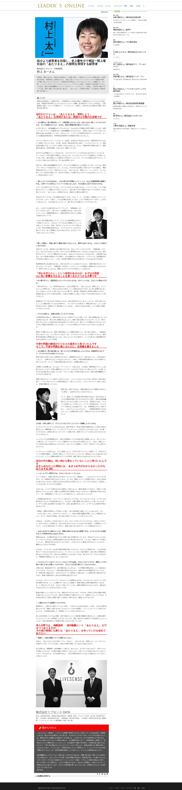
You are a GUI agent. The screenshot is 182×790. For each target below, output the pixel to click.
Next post (104, 12)
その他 (138, 6)
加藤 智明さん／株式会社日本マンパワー (85, 12)
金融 (131, 6)
